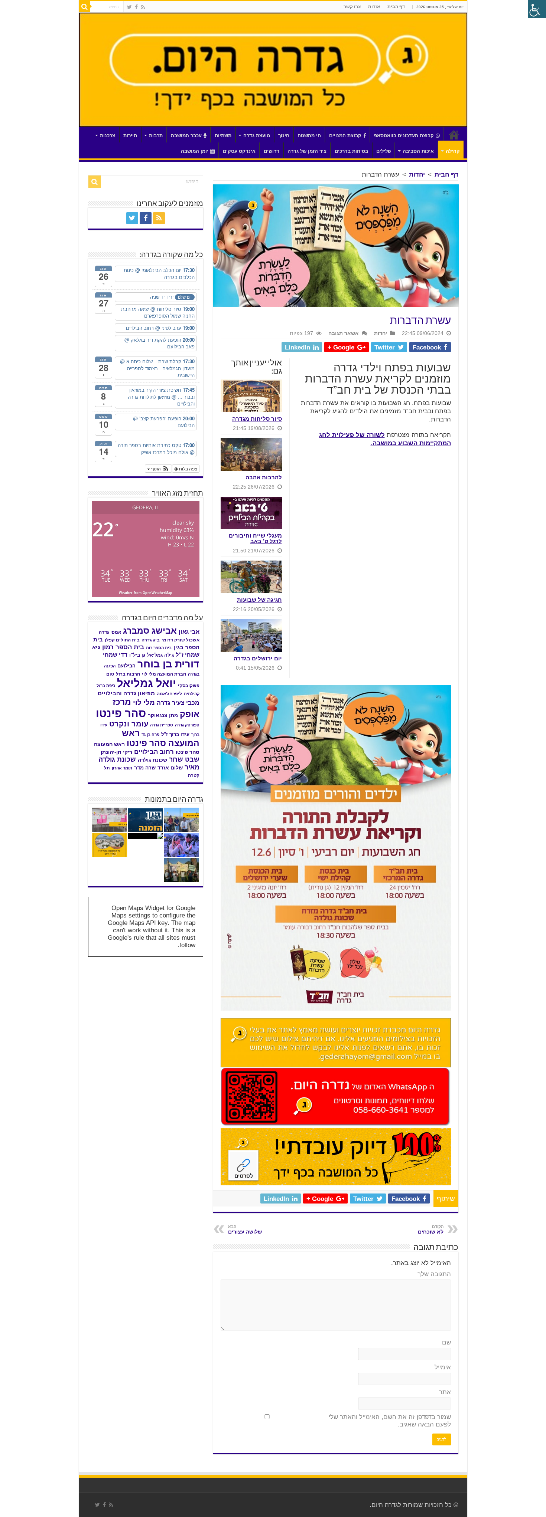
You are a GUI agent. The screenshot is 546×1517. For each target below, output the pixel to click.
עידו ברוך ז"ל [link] (175, 734)
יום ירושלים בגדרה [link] (258, 658)
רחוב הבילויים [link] (154, 751)
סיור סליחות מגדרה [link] (257, 419)
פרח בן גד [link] (150, 734)
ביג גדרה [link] (151, 640)
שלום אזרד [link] (170, 768)
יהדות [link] (417, 174)
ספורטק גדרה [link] (187, 725)
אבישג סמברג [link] (150, 631)
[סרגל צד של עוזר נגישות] (537, 9)
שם (446, 1342)
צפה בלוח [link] (187, 468)
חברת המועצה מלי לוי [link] (164, 674)
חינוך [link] (283, 135)
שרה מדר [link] (145, 768)
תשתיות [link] (223, 135)
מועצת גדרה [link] (256, 135)
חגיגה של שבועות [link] (259, 600)
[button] (158, 468)
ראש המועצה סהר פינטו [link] (160, 738)
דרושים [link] (271, 151)
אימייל (443, 1367)
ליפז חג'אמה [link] (169, 693)
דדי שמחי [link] (115, 655)
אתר (445, 1392)
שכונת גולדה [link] (152, 760)
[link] (143, 7)
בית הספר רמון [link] (123, 647)
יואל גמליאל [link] (146, 683)
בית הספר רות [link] (159, 648)
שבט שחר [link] (184, 759)
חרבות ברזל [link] (128, 674)
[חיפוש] (84, 6)
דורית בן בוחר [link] (168, 664)
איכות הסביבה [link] (418, 151)
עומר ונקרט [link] (128, 724)
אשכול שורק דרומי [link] (180, 640)
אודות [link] (374, 6)
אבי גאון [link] (189, 632)
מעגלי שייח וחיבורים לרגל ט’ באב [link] (255, 538)
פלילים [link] (383, 151)
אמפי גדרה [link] (110, 632)
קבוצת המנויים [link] (345, 135)
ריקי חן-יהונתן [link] (116, 752)
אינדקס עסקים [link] (239, 151)
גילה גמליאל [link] (160, 655)
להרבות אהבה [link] (264, 477)
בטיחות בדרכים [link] (351, 151)
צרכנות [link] (107, 135)
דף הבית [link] (396, 6)
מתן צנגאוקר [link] (163, 715)
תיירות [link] (130, 135)
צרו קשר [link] (352, 6)
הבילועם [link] (126, 666)
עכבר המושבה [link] (186, 135)
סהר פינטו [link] (121, 713)
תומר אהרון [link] (122, 768)
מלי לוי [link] (144, 702)
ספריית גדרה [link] (161, 725)
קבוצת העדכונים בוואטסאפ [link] (404, 135)
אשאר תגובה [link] (343, 333)
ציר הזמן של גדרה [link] (306, 151)
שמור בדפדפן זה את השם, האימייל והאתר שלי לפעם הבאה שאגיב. (390, 1420)
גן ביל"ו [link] (137, 655)
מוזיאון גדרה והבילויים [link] (126, 693)
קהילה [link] (453, 151)
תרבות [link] (156, 135)
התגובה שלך (434, 1274)
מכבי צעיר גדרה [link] (178, 702)
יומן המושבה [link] (194, 151)
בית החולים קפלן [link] (122, 640)
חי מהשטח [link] (309, 135)
